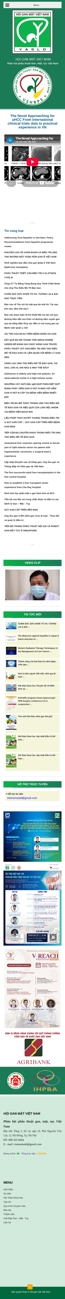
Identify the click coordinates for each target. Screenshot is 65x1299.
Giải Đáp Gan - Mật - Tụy (16, 1218)
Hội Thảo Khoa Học (13, 1197)
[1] (32, 904)
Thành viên (9, 1214)
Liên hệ (7, 1222)
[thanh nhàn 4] (32, 988)
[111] (32, 836)
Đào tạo (7, 1210)
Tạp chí (7, 1202)
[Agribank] (32, 1048)
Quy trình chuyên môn (14, 1206)
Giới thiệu (8, 1189)
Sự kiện (7, 1193)
